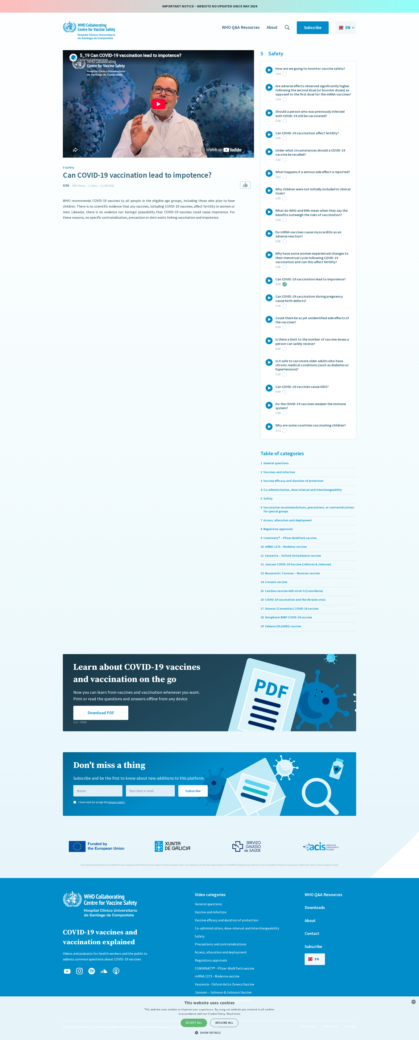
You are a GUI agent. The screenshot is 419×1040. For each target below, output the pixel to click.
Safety (199, 936)
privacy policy (116, 802)
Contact (312, 933)
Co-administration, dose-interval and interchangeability (237, 928)
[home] (89, 30)
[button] (345, 27)
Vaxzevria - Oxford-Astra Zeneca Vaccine (224, 984)
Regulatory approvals (211, 960)
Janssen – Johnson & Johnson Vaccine (223, 992)
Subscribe (312, 27)
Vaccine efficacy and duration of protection (226, 920)
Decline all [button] (224, 1023)
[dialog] (209, 1018)
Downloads (315, 907)
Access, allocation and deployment (221, 952)
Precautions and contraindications (220, 944)
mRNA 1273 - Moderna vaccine (217, 976)
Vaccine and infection (211, 912)
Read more (233, 1014)
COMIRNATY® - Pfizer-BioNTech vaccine (224, 968)
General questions (208, 904)
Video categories (210, 894)
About (272, 27)
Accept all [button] (194, 1023)
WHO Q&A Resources (241, 27)
